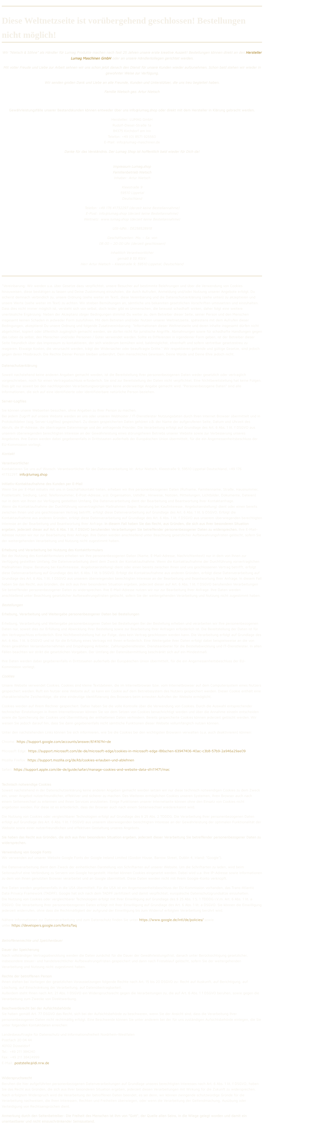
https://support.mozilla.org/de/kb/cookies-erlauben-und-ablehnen (81, 760)
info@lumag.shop (33, 474)
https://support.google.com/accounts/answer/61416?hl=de (64, 742)
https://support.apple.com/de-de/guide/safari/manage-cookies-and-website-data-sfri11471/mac (92, 769)
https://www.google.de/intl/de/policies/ (171, 920)
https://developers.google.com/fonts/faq (44, 925)
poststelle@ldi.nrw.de (31, 1063)
